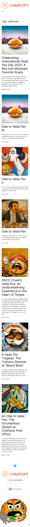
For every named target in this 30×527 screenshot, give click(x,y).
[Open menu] (2, 11)
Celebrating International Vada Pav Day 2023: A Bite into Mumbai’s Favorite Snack (15, 65)
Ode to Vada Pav (14, 231)
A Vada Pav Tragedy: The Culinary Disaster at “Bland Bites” (14, 360)
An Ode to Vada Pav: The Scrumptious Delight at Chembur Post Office (13, 425)
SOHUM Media (18, 480)
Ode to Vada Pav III (14, 128)
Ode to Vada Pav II (14, 180)
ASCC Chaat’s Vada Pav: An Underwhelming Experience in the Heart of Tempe (14, 287)
